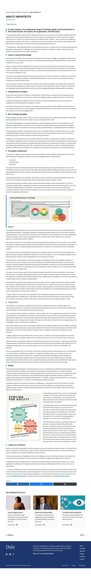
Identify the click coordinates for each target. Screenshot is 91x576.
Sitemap (74, 565)
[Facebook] (41, 484)
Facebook (14, 554)
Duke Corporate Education (14, 12)
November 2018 (10, 20)
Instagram (10, 554)
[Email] (65, 484)
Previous (10, 535)
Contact (82, 559)
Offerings (82, 548)
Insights (25, 12)
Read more (11, 525)
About (81, 546)
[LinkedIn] (17, 484)
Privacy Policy (82, 565)
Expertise (82, 551)
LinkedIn (7, 554)
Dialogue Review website (62, 476)
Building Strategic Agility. (19, 476)
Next (82, 535)
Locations (82, 556)
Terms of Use (65, 565)
